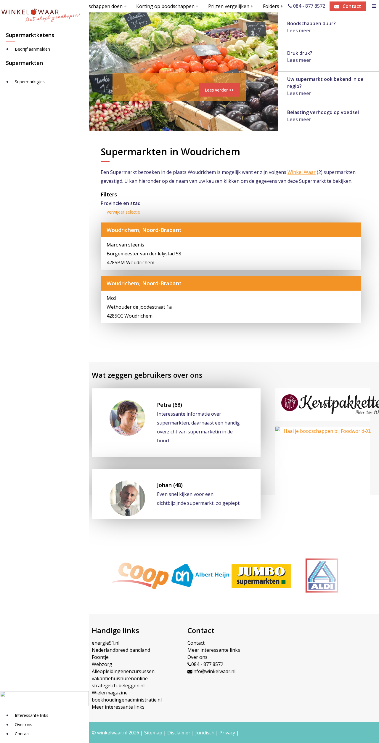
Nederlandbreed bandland (121, 650)
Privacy (227, 732)
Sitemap (153, 732)
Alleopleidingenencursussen (123, 671)
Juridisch (204, 732)
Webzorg (102, 664)
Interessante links (31, 715)
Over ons (23, 724)
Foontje (100, 657)
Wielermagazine (110, 692)
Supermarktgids (30, 81)
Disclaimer (178, 732)
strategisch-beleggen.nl (118, 685)
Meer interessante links (118, 707)
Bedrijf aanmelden (32, 49)
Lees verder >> (219, 90)
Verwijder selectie (123, 212)
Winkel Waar (302, 172)
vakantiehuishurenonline (120, 678)
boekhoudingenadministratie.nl (127, 699)
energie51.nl (105, 643)
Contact (22, 733)
